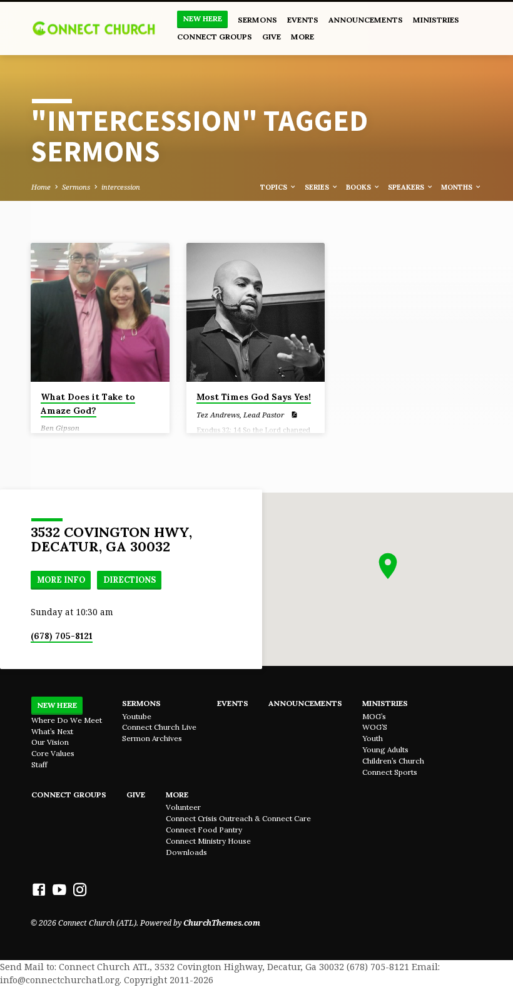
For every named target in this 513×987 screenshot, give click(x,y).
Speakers (407, 187)
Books (359, 187)
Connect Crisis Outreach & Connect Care (238, 818)
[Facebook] (39, 889)
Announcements (365, 19)
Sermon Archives (152, 738)
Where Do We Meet (66, 720)
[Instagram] (80, 889)
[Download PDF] (294, 414)
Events (302, 19)
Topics (274, 187)
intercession (120, 187)
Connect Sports (389, 772)
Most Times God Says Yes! (253, 396)
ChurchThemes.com (221, 923)
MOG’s (374, 716)
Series (318, 187)
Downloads (186, 852)
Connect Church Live (159, 727)
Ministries (436, 19)
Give (271, 36)
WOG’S (374, 727)
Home (41, 187)
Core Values (52, 753)
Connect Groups (214, 36)
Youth (372, 738)
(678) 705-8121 (62, 636)
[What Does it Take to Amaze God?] (100, 312)
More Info (61, 580)
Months (457, 187)
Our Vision (50, 742)
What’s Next (52, 731)
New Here (202, 18)
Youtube (136, 716)
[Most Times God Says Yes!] (255, 312)
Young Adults (385, 749)
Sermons (257, 19)
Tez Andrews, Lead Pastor (240, 414)
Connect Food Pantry (204, 829)
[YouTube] (59, 889)
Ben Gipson (60, 427)
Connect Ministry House (208, 841)
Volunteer (183, 807)
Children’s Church (393, 760)
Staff (39, 764)
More (302, 36)
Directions (129, 580)
